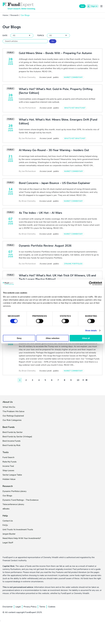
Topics (40, 35)
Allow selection (52, 338)
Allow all (86, 338)
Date (5, 35)
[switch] (39, 321)
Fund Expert (19, 6)
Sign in (94, 6)
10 (78, 380)
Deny (19, 338)
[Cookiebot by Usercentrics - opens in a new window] (91, 283)
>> (87, 380)
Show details (91, 330)
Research (14, 15)
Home (5, 15)
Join (82, 6)
